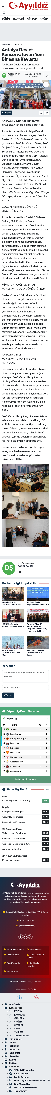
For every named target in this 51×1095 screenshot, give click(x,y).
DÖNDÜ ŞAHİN (25, 566)
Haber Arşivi (12, 971)
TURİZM (18, 1032)
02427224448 (27, 920)
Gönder (8, 695)
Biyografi (14, 1053)
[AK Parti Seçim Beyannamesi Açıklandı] (38, 594)
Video (12, 1042)
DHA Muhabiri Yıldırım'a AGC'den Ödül (11, 652)
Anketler (14, 1056)
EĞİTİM (6, 19)
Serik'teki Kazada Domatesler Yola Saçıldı (35, 652)
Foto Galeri (15, 1039)
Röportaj (14, 1049)
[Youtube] (25, 936)
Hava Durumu (36, 949)
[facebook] (19, 997)
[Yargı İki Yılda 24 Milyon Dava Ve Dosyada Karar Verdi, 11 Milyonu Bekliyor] (38, 616)
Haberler (6, 45)
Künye (30, 982)
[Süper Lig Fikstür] (47, 789)
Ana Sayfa (14, 1004)
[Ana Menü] (3, 6)
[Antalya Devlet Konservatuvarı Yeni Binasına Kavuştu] (25, 94)
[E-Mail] (20, 572)
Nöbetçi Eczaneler (15, 949)
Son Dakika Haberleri (33, 964)
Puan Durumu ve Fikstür (35, 956)
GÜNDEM (32, 19)
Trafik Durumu (13, 955)
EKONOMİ (18, 19)
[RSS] (30, 936)
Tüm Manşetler (14, 963)
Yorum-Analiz (21, 1035)
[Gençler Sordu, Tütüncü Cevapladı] (13, 594)
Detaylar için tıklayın (25, 779)
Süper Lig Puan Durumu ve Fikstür (32, 1080)
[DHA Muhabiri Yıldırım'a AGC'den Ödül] (13, 642)
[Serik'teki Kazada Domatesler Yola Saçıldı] (38, 642)
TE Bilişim (32, 989)
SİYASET (18, 1025)
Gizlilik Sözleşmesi (18, 982)
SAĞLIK (44, 19)
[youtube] (36, 997)
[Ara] (4, 13)
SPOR (17, 1029)
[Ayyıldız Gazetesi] (28, 6)
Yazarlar (14, 1046)
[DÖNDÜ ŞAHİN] (8, 568)
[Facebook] (20, 936)
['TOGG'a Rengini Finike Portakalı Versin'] (13, 616)
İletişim (38, 982)
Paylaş (8, 113)
